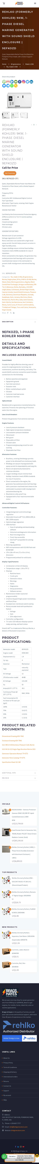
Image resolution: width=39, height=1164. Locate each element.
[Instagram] (23, 82)
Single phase (12, 279)
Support (6, 1091)
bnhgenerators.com (18, 1130)
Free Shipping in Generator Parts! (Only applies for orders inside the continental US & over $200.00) (19, 1158)
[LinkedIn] (13, 313)
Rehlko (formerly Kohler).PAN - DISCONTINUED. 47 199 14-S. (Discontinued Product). (22, 881)
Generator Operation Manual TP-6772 (15, 754)
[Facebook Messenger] (4, 85)
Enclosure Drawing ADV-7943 (12, 741)
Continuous (15, 289)
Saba (21, 300)
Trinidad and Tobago (9, 307)
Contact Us (7, 1086)
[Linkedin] (31, 82)
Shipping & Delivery (10, 1072)
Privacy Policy (8, 1063)
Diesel (4, 282)
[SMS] (4, 82)
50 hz (18, 279)
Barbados (22, 287)
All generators (27, 277)
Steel (9, 282)
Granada (30, 295)
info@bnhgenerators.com (18, 1127)
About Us (6, 1058)
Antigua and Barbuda (26, 284)
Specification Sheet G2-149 (11, 762)
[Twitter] (27, 82)
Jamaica (17, 297)
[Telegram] (8, 85)
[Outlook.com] (12, 82)
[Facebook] (19, 82)
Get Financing (10, 173)
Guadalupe (5, 297)
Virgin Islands (6, 310)
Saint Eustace (28, 300)
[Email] (16, 82)
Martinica (23, 297)
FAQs (5, 1100)
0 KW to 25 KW (26, 279)
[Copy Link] (16, 85)
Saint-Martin (6, 302)
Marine (4, 279)
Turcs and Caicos (22, 307)
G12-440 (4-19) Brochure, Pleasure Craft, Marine (18, 745)
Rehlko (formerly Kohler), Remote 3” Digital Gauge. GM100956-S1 (24, 895)
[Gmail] (8, 82)
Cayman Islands (7, 292)
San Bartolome (17, 302)
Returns (6, 1081)
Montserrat (6, 300)
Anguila (27, 282)
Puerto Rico (15, 300)
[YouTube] (23, 1147)
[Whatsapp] (12, 85)
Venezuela (32, 307)
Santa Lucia (11, 305)
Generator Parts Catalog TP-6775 (13, 758)
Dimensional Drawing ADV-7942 (13, 736)
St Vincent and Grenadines (25, 305)
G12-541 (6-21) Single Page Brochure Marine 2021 (19, 749)
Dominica (9, 295)
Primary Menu (35, 3)
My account (7, 1095)
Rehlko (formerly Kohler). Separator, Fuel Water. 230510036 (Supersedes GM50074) (23, 936)
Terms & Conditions (10, 1067)
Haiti (11, 297)
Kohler (16, 287)
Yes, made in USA (16, 277)
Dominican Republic (20, 295)
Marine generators (17, 282)
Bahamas (10, 287)
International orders (10, 1077)
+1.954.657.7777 (15, 1123)
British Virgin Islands (27, 289)
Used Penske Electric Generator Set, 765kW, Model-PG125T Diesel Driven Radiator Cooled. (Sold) (24, 833)
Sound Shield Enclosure (21, 292)
